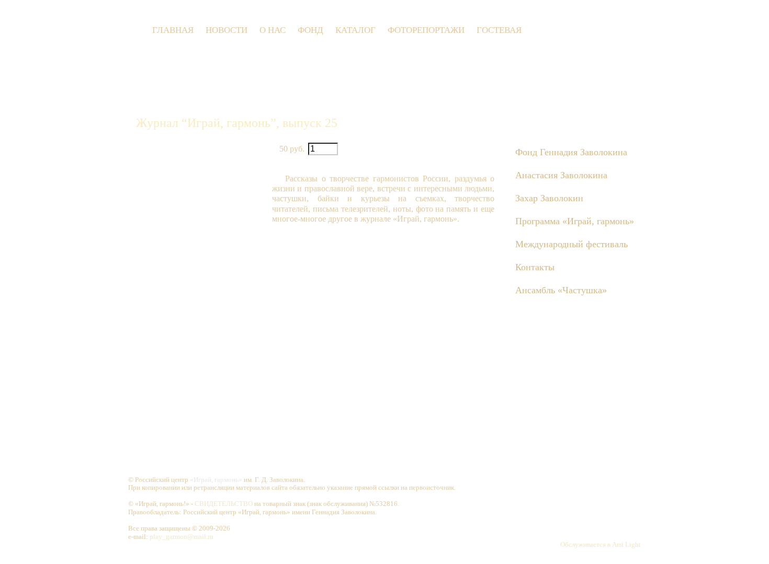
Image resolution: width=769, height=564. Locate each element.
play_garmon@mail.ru (181, 536)
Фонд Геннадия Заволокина (571, 152)
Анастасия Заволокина (561, 175)
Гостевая (499, 30)
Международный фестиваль (571, 244)
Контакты (535, 267)
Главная (173, 30)
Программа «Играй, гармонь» (574, 221)
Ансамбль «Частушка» (561, 290)
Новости (226, 30)
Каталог (355, 30)
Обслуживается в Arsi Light (600, 544)
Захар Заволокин (549, 198)
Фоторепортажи (426, 30)
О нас (272, 30)
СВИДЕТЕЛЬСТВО (224, 504)
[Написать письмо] (570, 30)
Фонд (310, 30)
